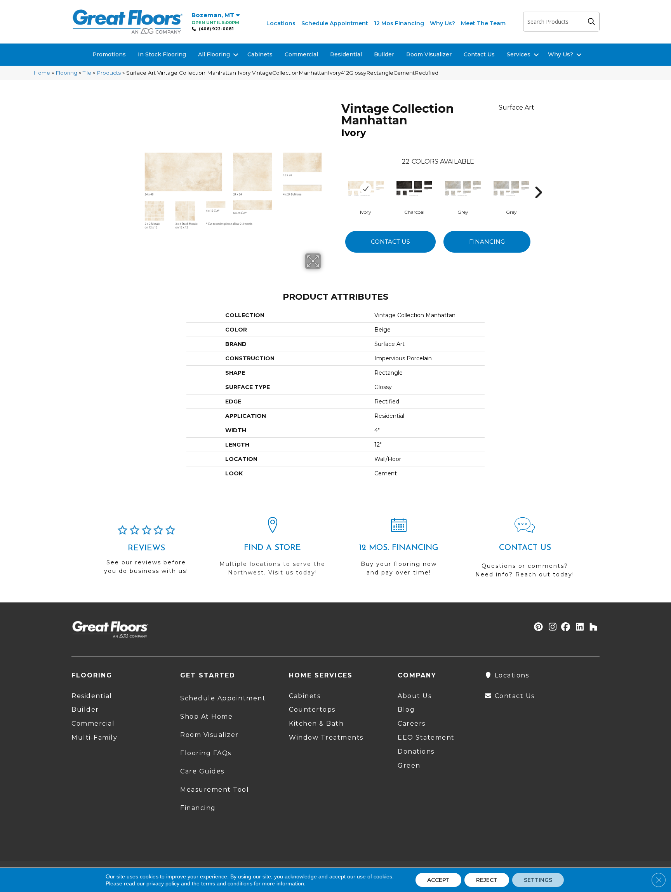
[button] (593, 22)
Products (109, 73)
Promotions (109, 54)
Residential (346, 54)
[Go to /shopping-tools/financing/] (398, 550)
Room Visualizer (429, 54)
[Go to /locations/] (272, 550)
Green (409, 765)
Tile (87, 73)
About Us (414, 696)
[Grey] (463, 188)
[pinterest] (537, 627)
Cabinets (260, 54)
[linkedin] (578, 627)
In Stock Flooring (162, 54)
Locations (281, 23)
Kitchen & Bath (316, 723)
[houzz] (591, 627)
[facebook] (564, 627)
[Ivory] (365, 188)
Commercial (301, 54)
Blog (406, 709)
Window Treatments (326, 737)
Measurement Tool (214, 789)
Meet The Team (483, 23)
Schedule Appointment (334, 23)
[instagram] (550, 627)
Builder (384, 54)
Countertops (312, 709)
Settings (538, 879)
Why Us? (442, 23)
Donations (416, 751)
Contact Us (479, 54)
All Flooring (214, 54)
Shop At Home (206, 716)
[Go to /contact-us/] (524, 551)
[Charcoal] (414, 188)
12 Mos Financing (399, 23)
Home (41, 73)
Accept (438, 879)
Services (518, 54)
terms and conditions (226, 883)
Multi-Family (94, 737)
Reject (486, 879)
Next (538, 181)
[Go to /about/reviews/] (146, 553)
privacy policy (162, 883)
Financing (487, 241)
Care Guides (202, 771)
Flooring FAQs (205, 753)
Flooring (66, 73)
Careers (412, 723)
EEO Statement (426, 737)
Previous (337, 181)
